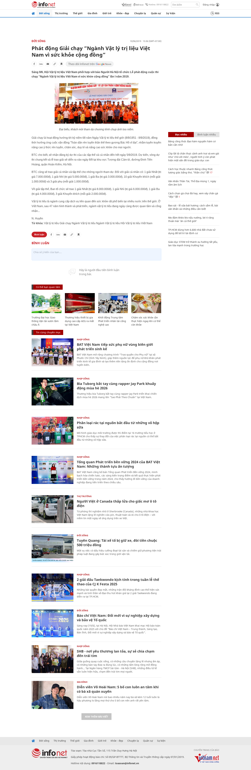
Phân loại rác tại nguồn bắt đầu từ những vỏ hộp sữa (118, 425)
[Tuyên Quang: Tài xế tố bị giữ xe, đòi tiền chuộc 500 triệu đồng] (52, 548)
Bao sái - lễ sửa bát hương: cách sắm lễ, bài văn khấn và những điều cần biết (193, 207)
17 (210, 172)
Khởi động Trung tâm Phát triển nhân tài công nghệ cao (112, 321)
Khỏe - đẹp (122, 13)
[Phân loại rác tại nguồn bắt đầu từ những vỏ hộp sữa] (52, 431)
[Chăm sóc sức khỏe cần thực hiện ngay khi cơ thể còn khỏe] (146, 303)
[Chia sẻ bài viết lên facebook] (34, 64)
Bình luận (39, 234)
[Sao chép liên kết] (54, 64)
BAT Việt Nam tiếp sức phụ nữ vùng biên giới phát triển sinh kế (115, 346)
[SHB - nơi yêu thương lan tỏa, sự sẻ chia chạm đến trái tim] (52, 659)
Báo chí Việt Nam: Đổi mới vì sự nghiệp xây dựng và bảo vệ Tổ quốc (118, 617)
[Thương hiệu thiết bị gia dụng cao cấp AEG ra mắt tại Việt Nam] (80, 303)
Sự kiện (170, 13)
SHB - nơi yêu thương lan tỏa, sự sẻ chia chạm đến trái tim (116, 653)
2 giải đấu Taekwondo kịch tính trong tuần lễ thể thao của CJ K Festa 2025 (118, 581)
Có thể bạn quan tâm (48, 287)
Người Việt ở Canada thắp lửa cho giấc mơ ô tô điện (116, 503)
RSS (217, 13)
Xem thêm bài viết (96, 716)
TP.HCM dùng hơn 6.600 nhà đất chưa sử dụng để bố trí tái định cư (191, 231)
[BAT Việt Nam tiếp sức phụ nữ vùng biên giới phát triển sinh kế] (52, 352)
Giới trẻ (106, 13)
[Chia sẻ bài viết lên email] (47, 64)
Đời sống (44, 13)
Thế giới (77, 13)
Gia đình (92, 13)
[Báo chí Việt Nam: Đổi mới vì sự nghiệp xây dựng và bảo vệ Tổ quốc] (52, 623)
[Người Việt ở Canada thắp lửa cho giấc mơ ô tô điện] (52, 509)
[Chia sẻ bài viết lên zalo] (41, 64)
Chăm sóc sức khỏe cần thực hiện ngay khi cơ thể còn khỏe (146, 321)
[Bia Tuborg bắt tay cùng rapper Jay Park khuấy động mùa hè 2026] (52, 391)
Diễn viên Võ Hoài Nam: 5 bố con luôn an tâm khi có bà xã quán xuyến (118, 689)
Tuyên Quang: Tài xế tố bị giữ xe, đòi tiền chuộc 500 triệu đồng (117, 542)
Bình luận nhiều (206, 134)
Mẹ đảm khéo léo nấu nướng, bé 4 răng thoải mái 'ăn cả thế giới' (191, 219)
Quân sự (156, 13)
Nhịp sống (83, 339)
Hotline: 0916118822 (159, 4)
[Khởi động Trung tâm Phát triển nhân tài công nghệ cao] (113, 303)
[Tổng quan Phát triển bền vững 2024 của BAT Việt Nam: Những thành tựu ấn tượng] (52, 470)
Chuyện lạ (140, 13)
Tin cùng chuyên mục (48, 332)
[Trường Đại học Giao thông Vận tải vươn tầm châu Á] (46, 303)
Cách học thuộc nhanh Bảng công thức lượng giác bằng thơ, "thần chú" (190, 170)
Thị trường (61, 13)
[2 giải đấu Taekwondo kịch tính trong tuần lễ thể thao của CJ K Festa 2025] (52, 587)
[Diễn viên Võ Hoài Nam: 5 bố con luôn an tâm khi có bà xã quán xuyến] (52, 695)
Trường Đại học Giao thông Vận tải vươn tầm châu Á (45, 321)
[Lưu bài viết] (61, 64)
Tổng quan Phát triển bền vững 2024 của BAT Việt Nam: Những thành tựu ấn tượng (118, 464)
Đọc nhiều (181, 134)
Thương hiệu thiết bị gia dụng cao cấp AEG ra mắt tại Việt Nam (79, 321)
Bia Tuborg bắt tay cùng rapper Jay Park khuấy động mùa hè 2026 (116, 385)
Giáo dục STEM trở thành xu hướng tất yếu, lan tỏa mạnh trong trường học (193, 243)
